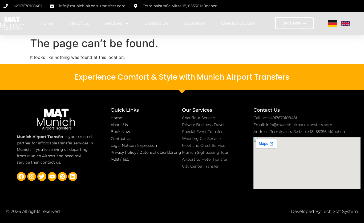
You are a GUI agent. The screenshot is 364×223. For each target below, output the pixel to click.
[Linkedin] (72, 176)
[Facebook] (21, 176)
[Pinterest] (62, 176)
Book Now (195, 23)
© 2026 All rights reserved (33, 211)
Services (113, 23)
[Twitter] (41, 176)
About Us (79, 23)
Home (47, 23)
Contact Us (156, 23)
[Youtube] (52, 176)
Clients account (238, 23)
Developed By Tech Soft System (324, 211)
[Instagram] (31, 176)
